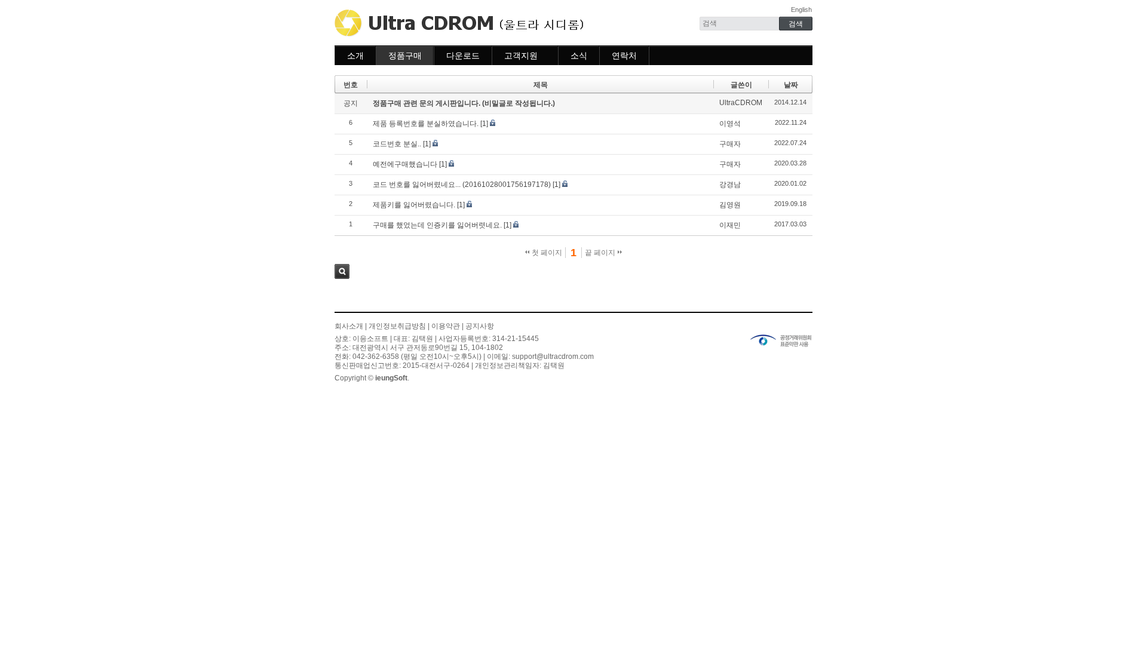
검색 (342, 271)
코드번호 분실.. (397, 144)
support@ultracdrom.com (553, 356)
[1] (484, 123)
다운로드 (463, 55)
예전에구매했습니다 (405, 164)
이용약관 (445, 326)
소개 (355, 55)
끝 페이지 (601, 252)
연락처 (624, 55)
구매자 (730, 144)
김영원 (730, 205)
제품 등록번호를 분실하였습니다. (426, 123)
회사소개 (349, 326)
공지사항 (479, 326)
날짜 (791, 85)
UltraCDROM (740, 103)
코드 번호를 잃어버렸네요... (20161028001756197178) (462, 184)
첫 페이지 (546, 252)
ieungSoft (391, 378)
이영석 (730, 123)
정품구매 (405, 55)
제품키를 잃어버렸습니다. (414, 205)
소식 (579, 55)
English (801, 9)
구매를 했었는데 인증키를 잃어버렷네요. (437, 225)
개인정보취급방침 (397, 326)
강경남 (730, 184)
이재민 (730, 225)
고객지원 (521, 55)
